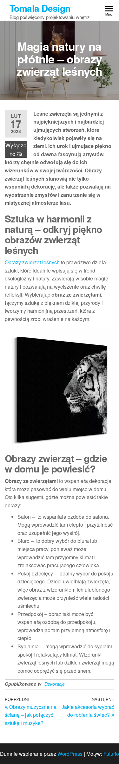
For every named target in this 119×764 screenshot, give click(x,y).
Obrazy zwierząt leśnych (32, 262)
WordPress (70, 753)
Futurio (111, 753)
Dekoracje (54, 684)
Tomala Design (40, 8)
